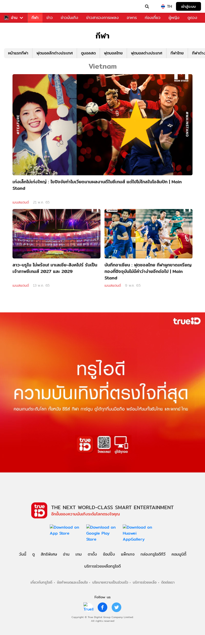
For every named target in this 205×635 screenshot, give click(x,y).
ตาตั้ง (92, 554)
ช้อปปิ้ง (109, 554)
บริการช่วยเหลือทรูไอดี (102, 566)
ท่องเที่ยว (152, 17)
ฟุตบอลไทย (113, 53)
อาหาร (132, 17)
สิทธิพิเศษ (49, 554)
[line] (89, 607)
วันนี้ (22, 554)
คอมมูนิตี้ (179, 554)
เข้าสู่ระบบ (188, 6)
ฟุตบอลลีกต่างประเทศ (54, 53)
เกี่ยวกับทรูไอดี (41, 582)
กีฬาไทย (177, 53)
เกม (79, 554)
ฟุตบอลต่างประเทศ (146, 53)
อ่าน (14, 18)
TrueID (14, 6)
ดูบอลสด (88, 53)
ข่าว (49, 17)
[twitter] (117, 607)
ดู (33, 554)
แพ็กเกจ (127, 554)
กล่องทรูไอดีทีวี (153, 554)
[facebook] (103, 607)
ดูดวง (192, 17)
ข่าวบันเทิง (69, 17)
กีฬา (35, 17)
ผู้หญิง (174, 17)
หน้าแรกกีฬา (18, 53)
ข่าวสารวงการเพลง (102, 17)
